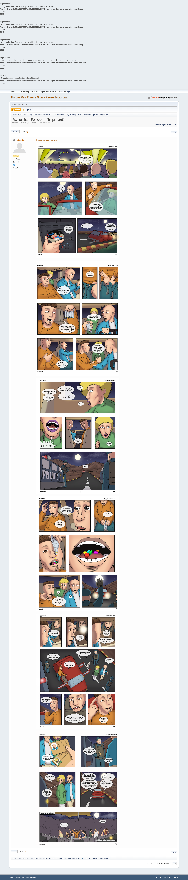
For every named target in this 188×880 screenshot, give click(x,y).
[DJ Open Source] (14, 164)
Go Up (14, 851)
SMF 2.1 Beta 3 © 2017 (17, 877)
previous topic (159, 125)
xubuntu (19, 140)
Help (156, 877)
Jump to (149, 863)
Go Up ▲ (175, 877)
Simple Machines (30, 877)
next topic (171, 125)
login (62, 91)
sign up (69, 91)
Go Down (15, 132)
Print (174, 132)
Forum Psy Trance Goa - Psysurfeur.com (39, 97)
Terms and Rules (165, 877)
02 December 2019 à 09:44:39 (47, 140)
